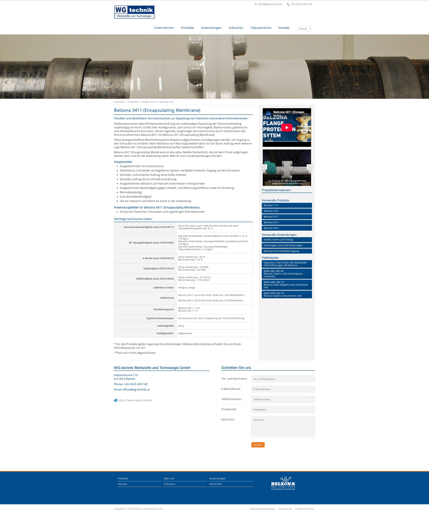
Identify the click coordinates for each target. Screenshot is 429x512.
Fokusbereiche (261, 28)
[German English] (304, 28)
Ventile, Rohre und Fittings (278, 239)
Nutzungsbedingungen (262, 509)
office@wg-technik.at (270, 4)
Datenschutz (285, 509)
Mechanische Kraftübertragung (281, 251)
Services (122, 484)
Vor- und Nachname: (234, 378)
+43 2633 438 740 (301, 4)
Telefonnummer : (232, 399)
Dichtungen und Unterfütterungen (283, 245)
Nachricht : (228, 419)
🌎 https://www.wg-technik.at (133, 400)
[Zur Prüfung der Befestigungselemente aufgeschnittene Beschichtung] (287, 167)
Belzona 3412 (271, 228)
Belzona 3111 (271, 216)
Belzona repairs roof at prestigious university (283, 273)
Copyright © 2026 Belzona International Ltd (138, 509)
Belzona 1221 (271, 211)
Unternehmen (164, 28)
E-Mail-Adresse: (231, 389)
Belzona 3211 (271, 222)
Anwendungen (211, 28)
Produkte (187, 28)
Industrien (236, 28)
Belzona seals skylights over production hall (286, 284)
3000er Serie (149, 102)
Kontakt (284, 28)
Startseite (119, 102)
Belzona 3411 (166, 102)
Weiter (309, 167)
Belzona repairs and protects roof (282, 294)
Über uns (169, 478)
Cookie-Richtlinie (304, 509)
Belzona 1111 (271, 205)
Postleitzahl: (229, 409)
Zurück (264, 167)
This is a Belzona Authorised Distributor (283, 483)
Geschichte (215, 484)
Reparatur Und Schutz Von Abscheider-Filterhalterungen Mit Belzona (286, 264)
